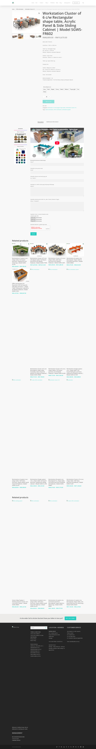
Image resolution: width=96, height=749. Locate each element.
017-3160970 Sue (70, 634)
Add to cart (48, 101)
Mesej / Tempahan (34, 201)
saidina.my (32, 645)
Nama (32, 162)
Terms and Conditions (35, 633)
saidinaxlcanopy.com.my (35, 649)
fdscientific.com (39, 645)
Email (31, 170)
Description (41, 122)
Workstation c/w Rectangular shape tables (57, 107)
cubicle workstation (49, 109)
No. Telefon (33, 178)
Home (13, 9)
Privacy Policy (33, 638)
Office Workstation (19, 9)
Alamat (32, 186)
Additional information (52, 122)
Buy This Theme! (70, 618)
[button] (39, 13)
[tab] (40, 122)
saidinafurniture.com (34, 647)
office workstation (58, 109)
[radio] (44, 89)
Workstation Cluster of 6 (30, 9)
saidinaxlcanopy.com (34, 651)
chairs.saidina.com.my (35, 654)
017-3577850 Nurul (71, 636)
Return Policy (33, 640)
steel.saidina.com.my (34, 652)
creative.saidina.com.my (35, 656)
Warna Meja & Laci (47, 87)
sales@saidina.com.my (74, 641)
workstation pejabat (66, 109)
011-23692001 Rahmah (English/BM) (75, 638)
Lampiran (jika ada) (34, 216)
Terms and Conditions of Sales (36, 635)
